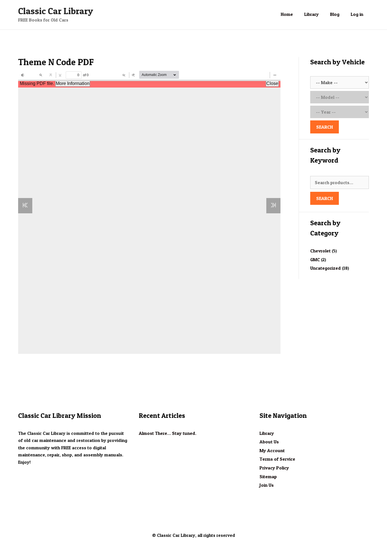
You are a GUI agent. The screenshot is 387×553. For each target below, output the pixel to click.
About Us (269, 441)
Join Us (267, 485)
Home (287, 14)
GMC (315, 259)
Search (324, 198)
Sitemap (268, 476)
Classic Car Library (55, 10)
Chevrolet (320, 251)
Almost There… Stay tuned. (167, 433)
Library (311, 14)
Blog (334, 14)
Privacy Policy (274, 468)
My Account (272, 450)
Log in (357, 14)
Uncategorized (325, 268)
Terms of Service (277, 459)
